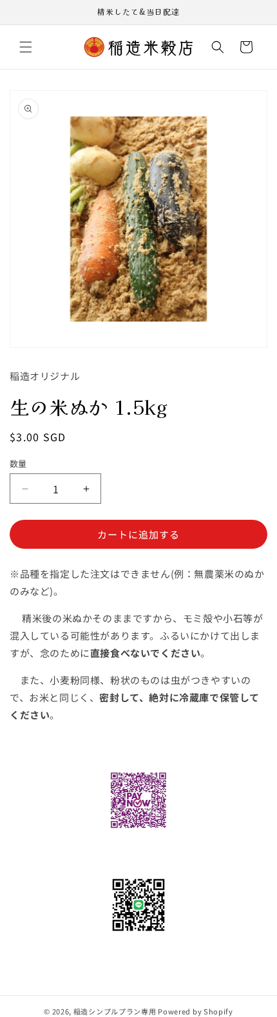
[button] (26, 47)
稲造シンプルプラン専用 (115, 1011)
